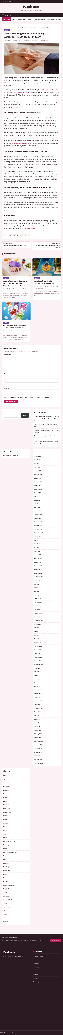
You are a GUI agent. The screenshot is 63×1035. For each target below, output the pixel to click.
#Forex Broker (47, 995)
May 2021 (36, 679)
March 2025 (37, 511)
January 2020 (38, 737)
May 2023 (37, 591)
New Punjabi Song (8, 867)
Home (5, 27)
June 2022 (37, 631)
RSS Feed (56, 940)
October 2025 (38, 489)
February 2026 (38, 474)
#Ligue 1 (45, 1011)
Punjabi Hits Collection (9, 885)
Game (5, 830)
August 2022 (37, 624)
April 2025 (37, 507)
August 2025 (37, 493)
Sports (5, 903)
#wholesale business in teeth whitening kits (45, 998)
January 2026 (38, 478)
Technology (6, 907)
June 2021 (37, 675)
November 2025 (38, 485)
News (5, 874)
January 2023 (38, 606)
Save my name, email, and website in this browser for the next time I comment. (27, 397)
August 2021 (37, 668)
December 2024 (38, 522)
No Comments (44, 40)
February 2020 (38, 734)
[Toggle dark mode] (10, 15)
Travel (5, 914)
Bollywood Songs (8, 794)
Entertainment (7, 812)
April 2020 (37, 726)
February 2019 (38, 759)
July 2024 (36, 540)
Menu (6, 15)
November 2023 (38, 569)
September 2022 (38, 620)
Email (6, 381)
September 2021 (38, 664)
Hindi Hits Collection (9, 841)
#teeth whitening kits (39, 1008)
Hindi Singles (6, 845)
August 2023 (37, 580)
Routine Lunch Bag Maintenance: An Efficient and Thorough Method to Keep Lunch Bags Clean (15, 283)
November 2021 (38, 657)
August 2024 (37, 536)
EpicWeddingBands (18, 143)
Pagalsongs (31, 6)
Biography (6, 790)
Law (4, 856)
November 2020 (38, 701)
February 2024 (38, 558)
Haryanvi (5, 834)
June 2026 (37, 460)
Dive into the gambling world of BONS (14, 244)
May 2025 (37, 504)
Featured (5, 819)
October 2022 (38, 617)
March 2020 (37, 730)
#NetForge (51, 992)
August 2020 (37, 712)
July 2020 (36, 715)
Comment (7, 354)
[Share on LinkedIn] (25, 235)
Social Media (6, 896)
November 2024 (38, 525)
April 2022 (37, 639)
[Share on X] (14, 235)
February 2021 (38, 690)
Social (5, 892)
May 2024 (37, 547)
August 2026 (37, 456)
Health (5, 837)
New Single (6, 870)
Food (4, 826)
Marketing (6, 863)
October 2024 (38, 529)
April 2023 (37, 595)
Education (6, 805)
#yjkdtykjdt (37, 1011)
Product (5, 881)
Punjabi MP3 (6, 889)
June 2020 (37, 719)
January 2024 (38, 562)
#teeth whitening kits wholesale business (44, 1005)
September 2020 (38, 708)
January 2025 (38, 518)
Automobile (6, 783)
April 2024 (37, 551)
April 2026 (37, 467)
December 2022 (38, 609)
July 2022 (36, 628)
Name (6, 374)
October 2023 (38, 573)
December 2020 (38, 697)
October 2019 (38, 748)
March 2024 (37, 555)
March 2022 (37, 642)
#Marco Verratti (52, 1008)
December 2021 (38, 653)
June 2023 (37, 587)
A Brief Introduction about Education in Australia (48, 245)
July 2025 (36, 496)
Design (5, 801)
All (4, 779)
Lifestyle (11, 27)
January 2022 (37, 650)
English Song (6, 808)
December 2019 (38, 741)
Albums (5, 775)
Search (5, 412)
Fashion (5, 815)
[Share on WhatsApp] (17, 235)
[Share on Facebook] (10, 235)
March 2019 (37, 756)
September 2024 (38, 533)
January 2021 (37, 693)
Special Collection (8, 900)
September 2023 (38, 577)
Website (6, 388)
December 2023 (38, 566)
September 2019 (38, 752)
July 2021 (36, 672)
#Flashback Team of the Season (42, 1014)
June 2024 (37, 544)
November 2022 (38, 613)
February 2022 (38, 646)
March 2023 (37, 598)
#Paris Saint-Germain (39, 992)
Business (5, 797)
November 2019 (38, 745)
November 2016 (38, 763)
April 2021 (36, 683)
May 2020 (37, 723)
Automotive (6, 786)
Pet (4, 878)
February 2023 (38, 602)
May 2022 (36, 635)
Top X (5, 910)
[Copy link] (29, 235)
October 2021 (38, 661)
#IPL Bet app (37, 995)
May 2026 (37, 463)
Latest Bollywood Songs (10, 852)
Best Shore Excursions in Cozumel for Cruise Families (39, 19)
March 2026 (37, 471)
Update (5, 918)
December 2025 (38, 482)
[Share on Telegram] (21, 235)
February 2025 (38, 514)
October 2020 (38, 704)
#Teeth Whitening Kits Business (42, 1001)
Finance (5, 823)
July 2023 (36, 584)
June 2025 (37, 500)
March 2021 (37, 686)
